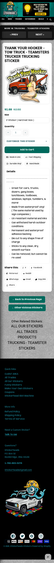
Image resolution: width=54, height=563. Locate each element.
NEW (10, 19)
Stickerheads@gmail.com (18, 470)
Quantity (9, 126)
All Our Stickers (27, 326)
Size (7, 115)
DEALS (41, 19)
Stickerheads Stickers (21, 546)
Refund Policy (12, 411)
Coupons (10, 392)
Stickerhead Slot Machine (19, 396)
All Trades (27, 332)
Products (27, 337)
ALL (3, 19)
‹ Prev (14, 34)
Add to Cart (27, 150)
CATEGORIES (30, 19)
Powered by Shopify (41, 546)
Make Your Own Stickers (19, 388)
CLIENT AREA (11, 374)
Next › (40, 34)
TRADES (18, 19)
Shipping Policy (13, 415)
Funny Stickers (13, 385)
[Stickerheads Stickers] (10, 9)
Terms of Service (15, 419)
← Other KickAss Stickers (27, 308)
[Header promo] (36, 9)
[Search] (50, 19)
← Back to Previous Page (27, 299)
